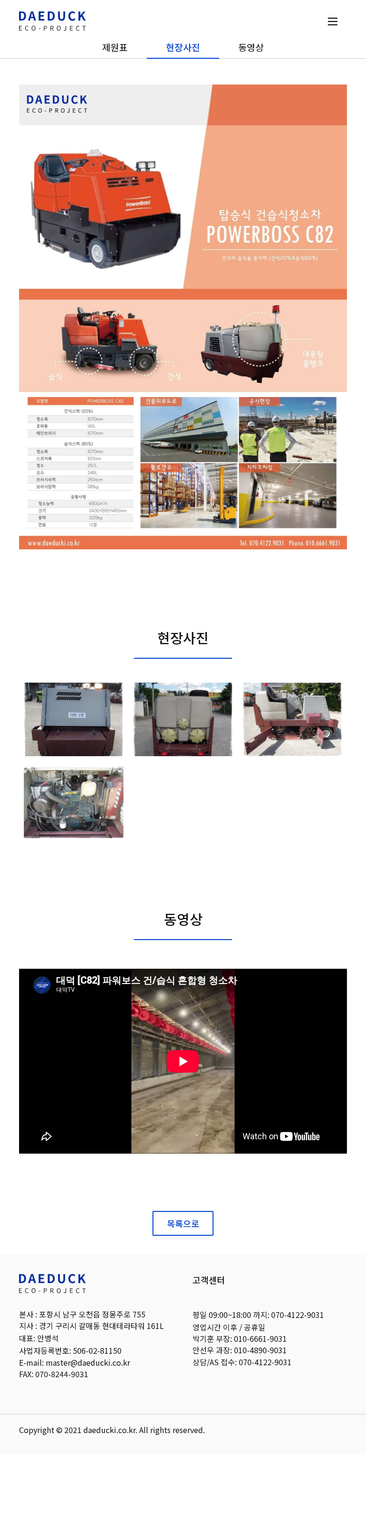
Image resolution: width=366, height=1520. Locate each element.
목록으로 (183, 1223)
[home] (52, 21)
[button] (332, 21)
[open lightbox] (73, 719)
